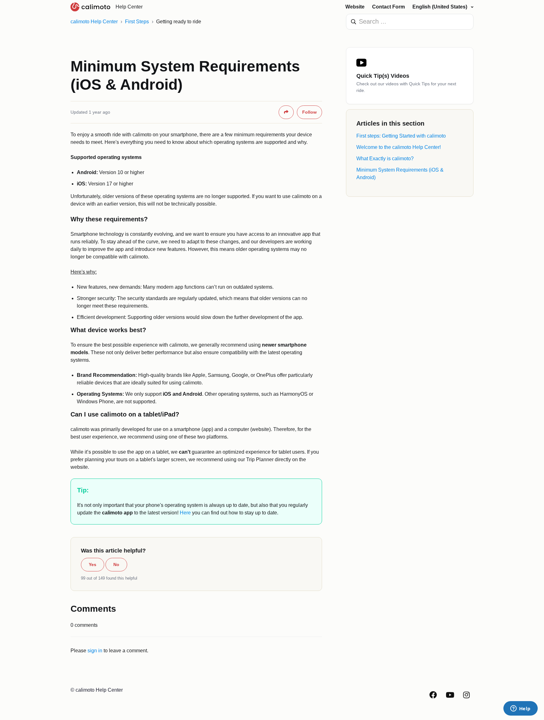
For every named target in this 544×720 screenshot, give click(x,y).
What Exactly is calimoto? (385, 158)
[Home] (90, 7)
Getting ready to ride (178, 21)
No (116, 564)
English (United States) (440, 6)
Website (355, 6)
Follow (309, 112)
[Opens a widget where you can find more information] (520, 709)
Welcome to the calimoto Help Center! (398, 147)
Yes (92, 564)
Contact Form (388, 6)
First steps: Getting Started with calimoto (401, 136)
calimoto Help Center (94, 21)
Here (185, 512)
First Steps (137, 21)
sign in (95, 650)
